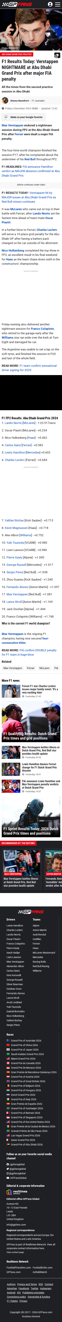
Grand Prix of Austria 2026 (25, 1076)
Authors (11, 1284)
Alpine (36, 925)
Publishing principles (33, 1292)
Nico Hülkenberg (15, 1016)
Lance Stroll (14, 601)
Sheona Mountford (19, 100)
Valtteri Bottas (14, 520)
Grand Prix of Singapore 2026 (27, 1117)
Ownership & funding (39, 1296)
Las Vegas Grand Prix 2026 (25, 1135)
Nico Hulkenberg (13, 250)
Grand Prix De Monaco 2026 (26, 1067)
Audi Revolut (39, 934)
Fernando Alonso (18, 587)
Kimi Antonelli (14, 975)
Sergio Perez (15, 572)
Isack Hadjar (13, 952)
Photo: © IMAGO (10, 48)
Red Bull (30, 159)
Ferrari (19, 134)
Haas (9, 259)
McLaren (16, 209)
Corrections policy (16, 1296)
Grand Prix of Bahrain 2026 (25, 1113)
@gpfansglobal (17, 1168)
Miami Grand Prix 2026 (23, 1058)
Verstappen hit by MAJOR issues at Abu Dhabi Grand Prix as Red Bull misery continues (29, 197)
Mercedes (33, 452)
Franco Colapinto (42, 328)
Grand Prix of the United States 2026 (30, 1122)
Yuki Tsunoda (15, 542)
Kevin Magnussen (16, 528)
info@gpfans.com (16, 1224)
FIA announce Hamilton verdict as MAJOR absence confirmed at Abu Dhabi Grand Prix (31, 171)
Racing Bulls (39, 961)
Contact (49, 1284)
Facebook (24, 1288)
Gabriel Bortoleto (16, 1011)
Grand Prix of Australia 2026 (26, 1040)
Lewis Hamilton (15, 452)
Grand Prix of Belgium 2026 (25, 1085)
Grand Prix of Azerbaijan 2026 (27, 1108)
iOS (19, 1292)
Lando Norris (41, 213)
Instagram (45, 1288)
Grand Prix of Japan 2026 (25, 1049)
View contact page (15, 1252)
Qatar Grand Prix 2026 (23, 1140)
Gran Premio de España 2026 (26, 1103)
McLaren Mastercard (44, 952)
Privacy (23, 1301)
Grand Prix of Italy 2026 (23, 1099)
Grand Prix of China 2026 (24, 1045)
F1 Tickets (12, 1301)
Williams (7, 337)
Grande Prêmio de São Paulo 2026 (29, 1131)
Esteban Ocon (14, 988)
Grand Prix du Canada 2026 (26, 1063)
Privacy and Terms (27, 1284)
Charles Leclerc (47, 230)
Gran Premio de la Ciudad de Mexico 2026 (33, 1126)
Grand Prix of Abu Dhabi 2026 (27, 1144)
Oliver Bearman (15, 984)
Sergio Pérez (13, 1025)
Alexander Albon (15, 966)
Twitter (34, 1288)
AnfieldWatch (40, 1272)
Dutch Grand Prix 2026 (23, 1094)
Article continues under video (31, 184)
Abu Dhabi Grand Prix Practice (17, 54)
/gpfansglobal (17, 1164)
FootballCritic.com (42, 1267)
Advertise (12, 1288)
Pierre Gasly (14, 557)
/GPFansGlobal (17, 1178)
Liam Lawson (14, 957)
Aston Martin (40, 930)
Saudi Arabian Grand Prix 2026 (27, 1054)
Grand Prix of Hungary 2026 (26, 1090)
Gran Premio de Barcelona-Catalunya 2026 (34, 1072)
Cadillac (37, 939)
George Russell (16, 564)
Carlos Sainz (13, 445)
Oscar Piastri (13, 939)
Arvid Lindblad (14, 1002)
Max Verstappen (12, 125)
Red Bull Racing (41, 966)
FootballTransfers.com (19, 1267)
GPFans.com (13, 1272)
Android (11, 1292)
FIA (56, 668)
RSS (41, 1284)
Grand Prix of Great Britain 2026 (28, 1081)
